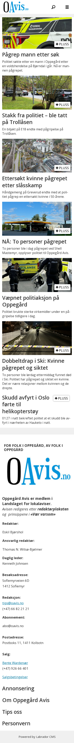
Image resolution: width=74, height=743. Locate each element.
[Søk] (53, 7)
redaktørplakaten (52, 508)
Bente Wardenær (15, 663)
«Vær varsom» (43, 514)
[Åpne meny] (67, 7)
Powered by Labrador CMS (37, 737)
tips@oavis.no (13, 603)
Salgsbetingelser (15, 677)
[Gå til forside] (21, 7)
